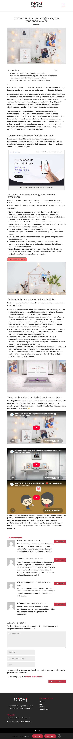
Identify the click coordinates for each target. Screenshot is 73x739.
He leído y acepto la (26, 677)
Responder (60, 541)
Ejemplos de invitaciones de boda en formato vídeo (30, 80)
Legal (40, 704)
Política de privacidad (34, 677)
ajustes (26, 736)
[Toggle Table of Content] (55, 70)
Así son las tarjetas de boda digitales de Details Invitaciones (34, 76)
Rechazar (50, 736)
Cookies (41, 707)
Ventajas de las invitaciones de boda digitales (28, 78)
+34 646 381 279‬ (25, 722)
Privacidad (42, 701)
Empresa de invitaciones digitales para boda (28, 73)
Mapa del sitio (43, 709)
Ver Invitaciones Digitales (17, 259)
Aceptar (37, 736)
